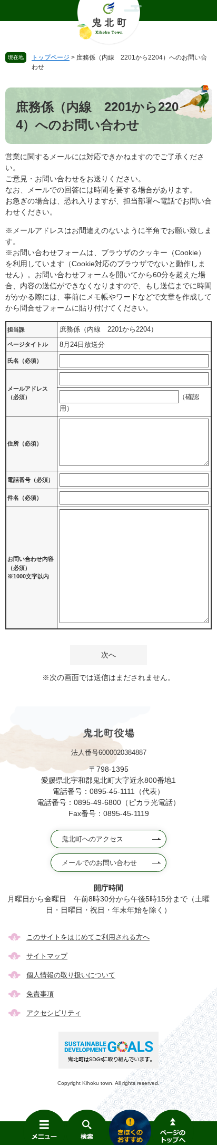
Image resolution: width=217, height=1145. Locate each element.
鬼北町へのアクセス (92, 839)
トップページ (51, 57)
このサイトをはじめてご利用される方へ (88, 937)
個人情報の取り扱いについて (70, 975)
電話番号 (30, 480)
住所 (24, 443)
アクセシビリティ (53, 1013)
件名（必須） (24, 497)
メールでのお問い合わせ (99, 863)
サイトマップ (46, 956)
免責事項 (40, 994)
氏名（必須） (24, 360)
